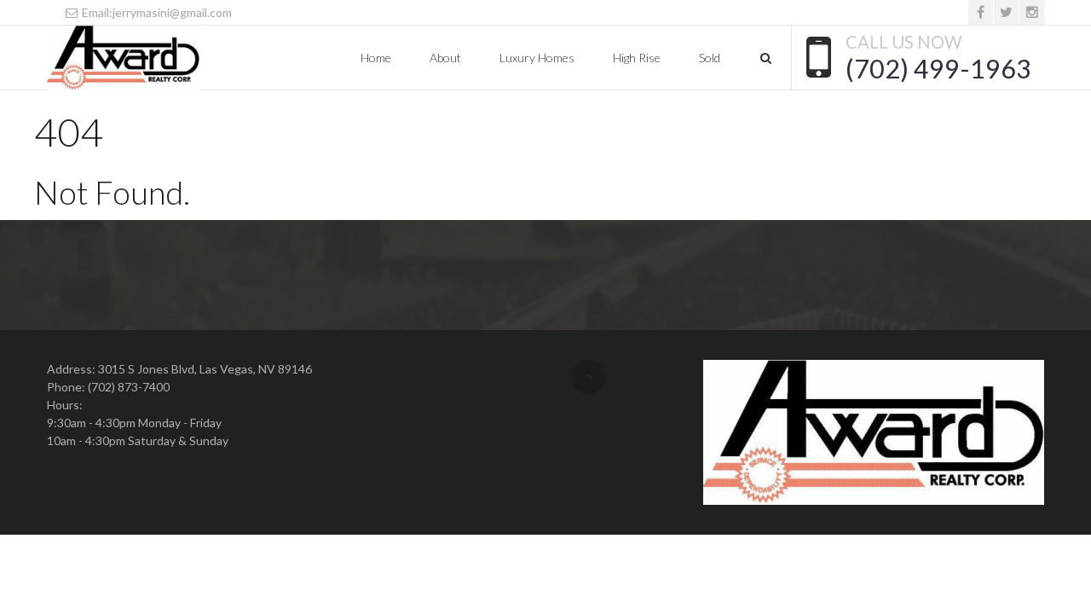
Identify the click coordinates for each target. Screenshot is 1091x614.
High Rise (637, 57)
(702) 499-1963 (938, 68)
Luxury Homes (536, 57)
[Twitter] (1006, 12)
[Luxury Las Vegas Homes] (123, 58)
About (445, 57)
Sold (709, 57)
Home (376, 57)
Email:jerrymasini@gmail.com (155, 12)
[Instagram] (1031, 12)
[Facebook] (980, 12)
